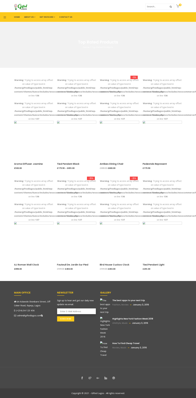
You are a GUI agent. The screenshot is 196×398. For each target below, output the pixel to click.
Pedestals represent (155, 164)
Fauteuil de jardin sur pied (72, 264)
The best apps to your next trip (128, 300)
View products (58, 146)
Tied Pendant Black (68, 164)
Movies (125, 304)
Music (125, 323)
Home (17, 17)
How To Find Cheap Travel (125, 343)
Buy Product (101, 146)
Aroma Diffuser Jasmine (28, 164)
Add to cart (15, 146)
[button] (178, 6)
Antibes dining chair (112, 164)
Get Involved (46, 17)
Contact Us (65, 17)
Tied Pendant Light (153, 264)
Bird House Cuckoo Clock (114, 264)
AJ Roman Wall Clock (26, 264)
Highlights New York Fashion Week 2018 (132, 318)
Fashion (116, 304)
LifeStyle (116, 323)
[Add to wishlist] (15, 152)
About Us (29, 17)
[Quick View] (15, 157)
